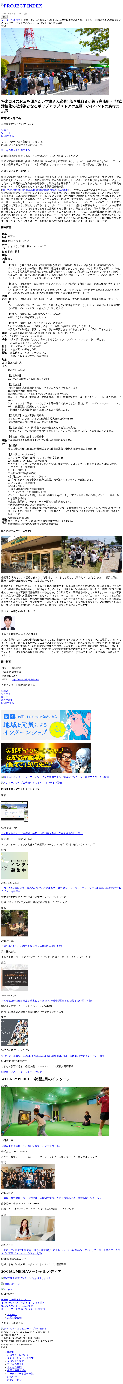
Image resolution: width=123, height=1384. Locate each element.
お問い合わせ (14, 1317)
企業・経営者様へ (37, 1309)
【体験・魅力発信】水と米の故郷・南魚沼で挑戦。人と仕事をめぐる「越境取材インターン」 (51, 1198)
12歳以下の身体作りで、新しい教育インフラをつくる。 (31, 1146)
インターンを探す (10, 20)
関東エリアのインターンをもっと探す (21, 1072)
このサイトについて (20, 1299)
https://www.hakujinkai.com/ (25, 679)
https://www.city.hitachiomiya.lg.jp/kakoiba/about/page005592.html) (34, 189)
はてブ (4, 697)
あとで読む (7, 700)
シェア (4, 130)
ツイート (6, 133)
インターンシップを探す (14, 1302)
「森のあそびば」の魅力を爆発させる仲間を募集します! (31, 946)
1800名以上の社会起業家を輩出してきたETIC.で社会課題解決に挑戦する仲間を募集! (46, 1000)
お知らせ (12, 1314)
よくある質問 (26, 1306)
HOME (4, 1299)
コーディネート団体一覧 (14, 1309)
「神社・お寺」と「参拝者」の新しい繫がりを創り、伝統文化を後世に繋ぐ (42, 833)
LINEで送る (7, 136)
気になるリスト (9, 1306)
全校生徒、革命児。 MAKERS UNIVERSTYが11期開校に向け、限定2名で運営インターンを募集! (53, 1056)
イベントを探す (36, 1302)
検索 (4, 17)
